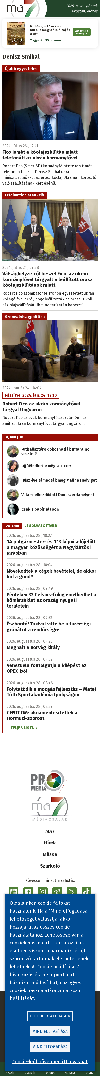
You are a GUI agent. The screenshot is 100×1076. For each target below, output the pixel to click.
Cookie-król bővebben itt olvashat (50, 1061)
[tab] (12, 526)
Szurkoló (50, 866)
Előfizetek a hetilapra (81, 32)
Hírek (50, 843)
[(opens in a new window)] (13, 892)
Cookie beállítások (50, 1016)
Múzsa (50, 854)
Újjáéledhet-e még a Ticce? (46, 466)
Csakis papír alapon (40, 509)
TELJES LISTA (22, 727)
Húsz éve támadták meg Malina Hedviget (59, 480)
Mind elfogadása (50, 1046)
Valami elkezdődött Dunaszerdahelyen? (58, 494)
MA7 (50, 831)
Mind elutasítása (50, 1031)
